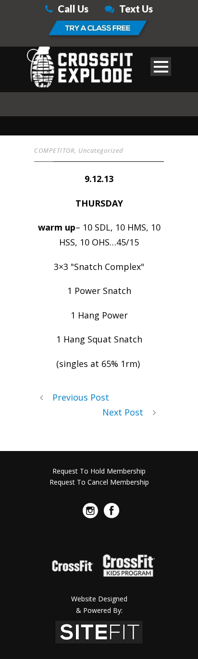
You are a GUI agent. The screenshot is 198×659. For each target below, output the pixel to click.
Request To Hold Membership (99, 471)
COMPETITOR (54, 150)
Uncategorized (101, 150)
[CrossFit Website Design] (99, 631)
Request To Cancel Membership (99, 482)
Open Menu (160, 66)
